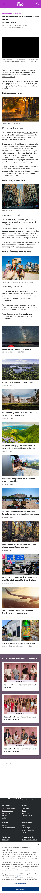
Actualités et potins (8, 808)
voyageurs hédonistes (24, 247)
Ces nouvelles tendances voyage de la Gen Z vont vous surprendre (19, 611)
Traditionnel (25, 808)
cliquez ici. (18, 876)
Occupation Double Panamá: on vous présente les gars (20, 750)
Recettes (5, 825)
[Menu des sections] (4, 4)
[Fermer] (38, 844)
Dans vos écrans (7, 811)
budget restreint (8, 231)
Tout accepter (20, 889)
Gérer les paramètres (20, 883)
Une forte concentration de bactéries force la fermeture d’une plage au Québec (20, 512)
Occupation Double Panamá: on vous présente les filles (20, 718)
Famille (24, 832)
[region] (20, 867)
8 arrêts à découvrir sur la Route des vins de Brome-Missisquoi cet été (18, 644)
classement (23, 291)
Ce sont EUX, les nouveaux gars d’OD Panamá (20, 686)
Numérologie (26, 813)
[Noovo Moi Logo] (20, 4)
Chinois (24, 811)
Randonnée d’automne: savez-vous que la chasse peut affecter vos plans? (20, 545)
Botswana (28, 133)
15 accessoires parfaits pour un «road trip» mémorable (18, 480)
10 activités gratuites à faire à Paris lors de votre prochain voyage (20, 414)
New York (11, 220)
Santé (23, 825)
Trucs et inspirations (8, 828)
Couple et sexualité (28, 830)
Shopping (5, 840)
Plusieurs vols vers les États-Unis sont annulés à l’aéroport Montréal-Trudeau (19, 578)
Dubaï (17, 294)
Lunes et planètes (27, 815)
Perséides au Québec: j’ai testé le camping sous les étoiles (16, 350)
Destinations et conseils (11, 13)
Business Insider (8, 77)
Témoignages (26, 828)
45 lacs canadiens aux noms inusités (18, 382)
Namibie (11, 135)
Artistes (4, 818)
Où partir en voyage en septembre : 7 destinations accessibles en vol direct (19, 447)
